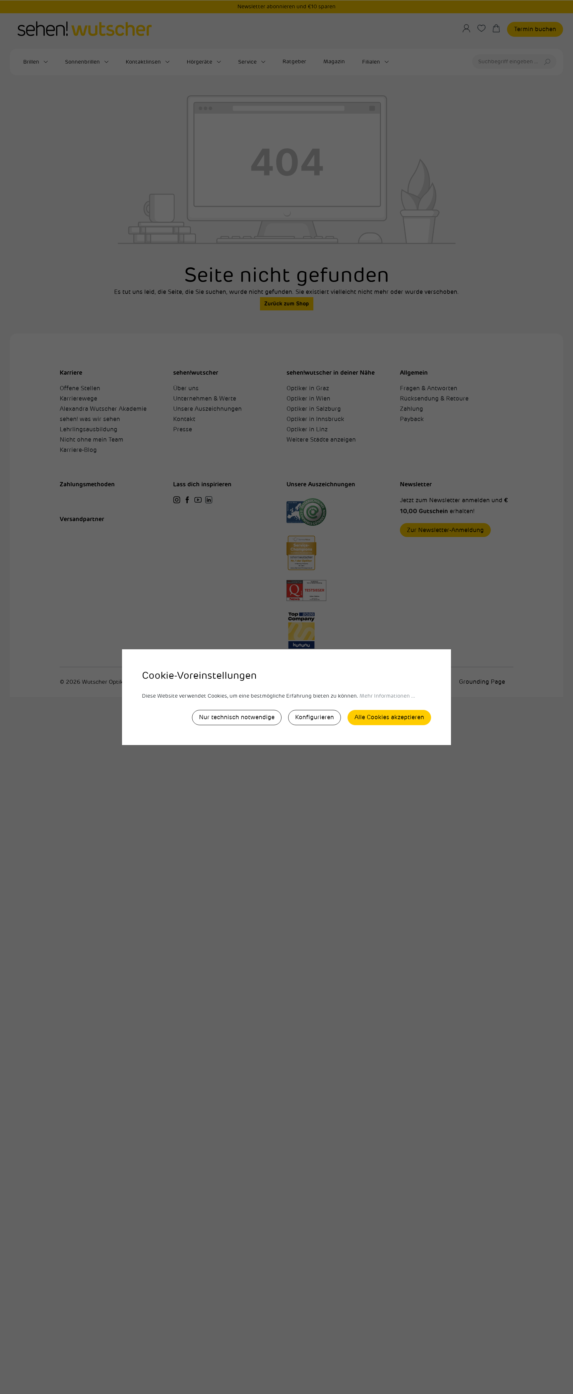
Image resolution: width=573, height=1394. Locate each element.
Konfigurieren (314, 717)
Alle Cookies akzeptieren (389, 717)
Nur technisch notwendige (237, 717)
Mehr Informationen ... (387, 696)
